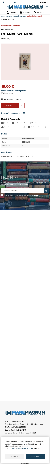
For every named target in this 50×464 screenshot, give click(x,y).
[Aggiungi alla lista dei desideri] (22, 105)
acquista (10, 106)
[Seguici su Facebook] (3, 2)
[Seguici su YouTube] (15, 2)
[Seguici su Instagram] (9, 2)
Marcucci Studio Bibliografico (16, 16)
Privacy (36, 195)
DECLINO (15, 457)
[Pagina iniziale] (25, 7)
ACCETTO (35, 457)
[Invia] (46, 190)
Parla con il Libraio (11, 99)
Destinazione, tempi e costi (12, 113)
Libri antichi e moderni (34, 16)
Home (3, 16)
